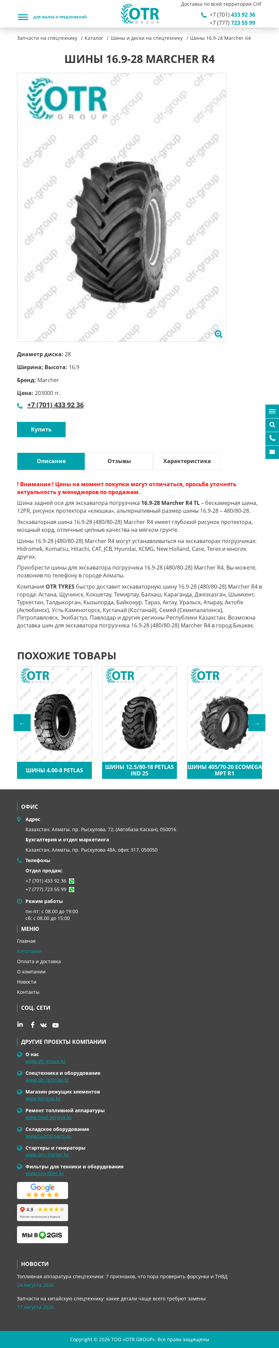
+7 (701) (232, 14)
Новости (26, 982)
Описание (51, 461)
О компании (31, 971)
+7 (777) (232, 23)
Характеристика (187, 461)
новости (35, 1264)
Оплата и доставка (39, 961)
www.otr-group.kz (46, 1061)
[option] (121, 207)
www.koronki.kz (43, 1098)
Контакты (28, 992)
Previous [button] (22, 722)
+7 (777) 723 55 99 (46, 889)
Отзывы (119, 461)
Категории (29, 951)
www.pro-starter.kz (47, 1154)
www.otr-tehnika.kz (47, 1079)
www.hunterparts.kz (48, 1136)
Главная (26, 941)
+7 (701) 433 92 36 (55, 404)
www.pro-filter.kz (45, 1173)
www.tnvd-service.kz (49, 1117)
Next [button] (256, 722)
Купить (41, 429)
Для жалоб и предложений (60, 17)
